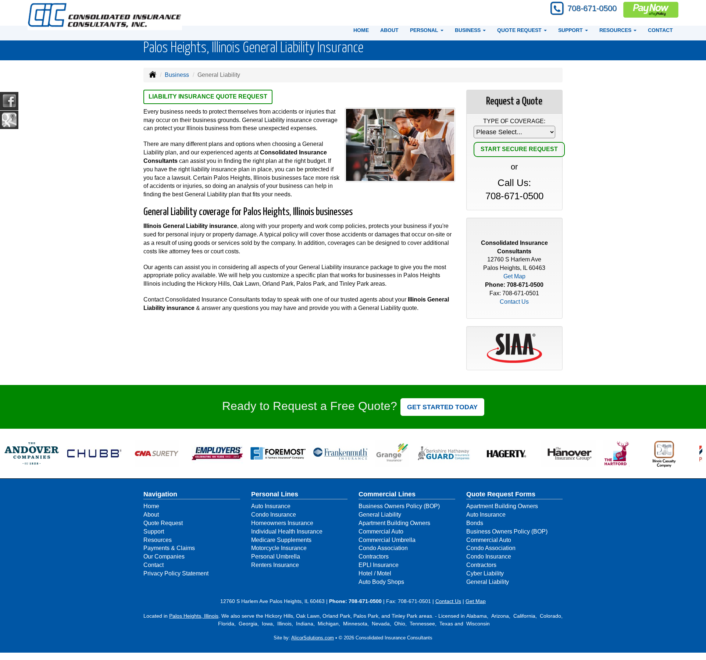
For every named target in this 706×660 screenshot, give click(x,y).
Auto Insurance (270, 506)
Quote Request (163, 523)
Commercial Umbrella (387, 540)
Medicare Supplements (281, 540)
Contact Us (514, 302)
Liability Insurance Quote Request (208, 96)
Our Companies (164, 556)
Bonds (474, 523)
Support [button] (571, 30)
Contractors (374, 556)
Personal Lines (274, 494)
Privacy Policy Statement (175, 573)
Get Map (514, 276)
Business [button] (468, 30)
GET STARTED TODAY (442, 407)
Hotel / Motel (375, 573)
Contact (660, 30)
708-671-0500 (592, 8)
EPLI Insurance (379, 565)
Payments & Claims (169, 548)
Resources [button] (616, 30)
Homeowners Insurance (282, 523)
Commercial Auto (381, 531)
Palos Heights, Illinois (193, 616)
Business (177, 75)
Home (361, 30)
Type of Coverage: (514, 121)
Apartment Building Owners (394, 523)
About (389, 30)
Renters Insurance (275, 565)
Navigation (160, 494)
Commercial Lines (387, 494)
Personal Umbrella (275, 556)
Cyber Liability (485, 573)
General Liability (380, 514)
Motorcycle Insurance (279, 548)
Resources (157, 540)
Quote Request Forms (500, 494)
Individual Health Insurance (286, 531)
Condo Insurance (273, 514)
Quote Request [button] (520, 30)
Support (153, 531)
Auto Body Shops (381, 582)
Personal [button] (425, 30)
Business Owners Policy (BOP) (399, 506)
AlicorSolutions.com (312, 638)
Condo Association (383, 548)
